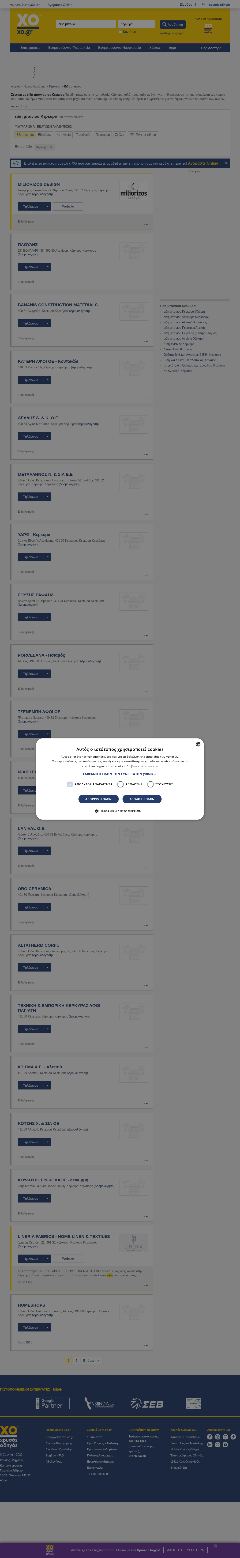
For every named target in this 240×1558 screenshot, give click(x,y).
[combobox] (198, 744)
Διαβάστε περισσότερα (142, 766)
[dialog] (120, 779)
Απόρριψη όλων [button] (98, 799)
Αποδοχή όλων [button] (142, 799)
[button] (120, 774)
